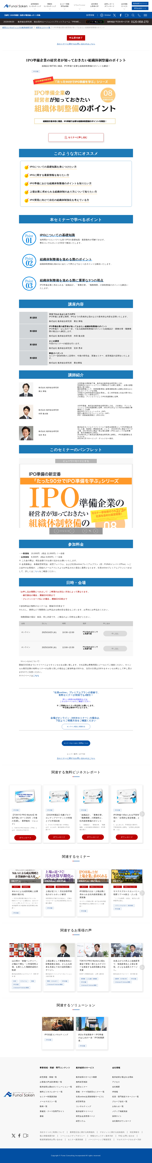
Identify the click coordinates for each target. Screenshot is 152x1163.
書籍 (42, 1116)
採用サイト (117, 1116)
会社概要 (116, 1087)
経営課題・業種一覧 (48, 1077)
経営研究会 (81, 1101)
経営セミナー (81, 1087)
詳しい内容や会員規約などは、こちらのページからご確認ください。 (76, 700)
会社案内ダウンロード (121, 1121)
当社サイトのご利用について (52, 1132)
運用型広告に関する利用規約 (82, 1132)
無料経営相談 (81, 1082)
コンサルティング (83, 1106)
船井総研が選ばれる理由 (122, 1077)
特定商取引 (134, 1132)
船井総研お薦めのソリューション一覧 (56, 1087)
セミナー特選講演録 (48, 1097)
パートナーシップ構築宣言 (99, 1139)
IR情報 (115, 1092)
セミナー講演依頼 (75, 1139)
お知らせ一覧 (118, 1106)
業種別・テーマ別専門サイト (52, 1111)
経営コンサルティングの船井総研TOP (17, 27)
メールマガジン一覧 (48, 1101)
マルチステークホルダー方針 (129, 1139)
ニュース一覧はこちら (95, 22)
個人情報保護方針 (47, 1136)
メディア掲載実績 (119, 1111)
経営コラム (81, 1121)
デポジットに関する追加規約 (112, 1132)
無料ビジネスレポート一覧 (51, 1092)
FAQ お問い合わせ (126, 1136)
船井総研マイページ (84, 1111)
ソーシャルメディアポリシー (72, 1136)
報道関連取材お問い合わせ (51, 1139)
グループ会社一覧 (119, 1101)
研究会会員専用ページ (85, 1116)
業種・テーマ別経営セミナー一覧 (90, 1092)
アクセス (116, 1082)
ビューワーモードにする (76, 461)
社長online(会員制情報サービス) (90, 1097)
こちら (36, 571)
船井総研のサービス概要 (86, 1077)
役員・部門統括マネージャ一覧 (125, 1097)
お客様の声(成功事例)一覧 (51, 1082)
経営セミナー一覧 (43, 27)
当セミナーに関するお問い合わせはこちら (76, 44)
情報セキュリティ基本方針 (101, 1136)
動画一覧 (43, 1106)
